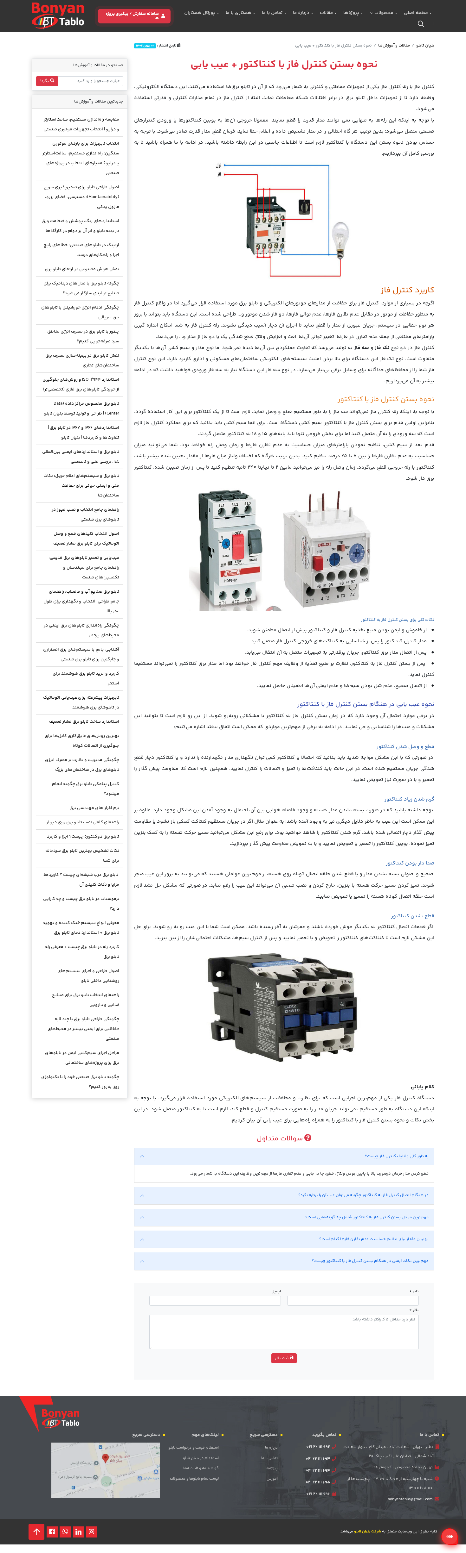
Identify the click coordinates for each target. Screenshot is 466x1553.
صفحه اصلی (416, 12)
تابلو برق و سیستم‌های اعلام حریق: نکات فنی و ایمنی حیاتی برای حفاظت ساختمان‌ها (81, 485)
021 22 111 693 (318, 1459)
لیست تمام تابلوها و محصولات (194, 1479)
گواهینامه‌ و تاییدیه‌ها (201, 1468)
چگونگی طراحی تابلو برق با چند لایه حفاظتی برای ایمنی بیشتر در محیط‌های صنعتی (83, 1029)
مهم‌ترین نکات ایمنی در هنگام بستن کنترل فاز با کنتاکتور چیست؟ (370, 1261)
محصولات (383, 12)
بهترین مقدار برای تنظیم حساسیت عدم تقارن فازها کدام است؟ (374, 1239)
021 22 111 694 (318, 1471)
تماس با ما (272, 12)
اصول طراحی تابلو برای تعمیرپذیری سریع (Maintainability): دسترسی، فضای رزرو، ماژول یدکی (81, 197)
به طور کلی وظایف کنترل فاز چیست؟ (397, 1156)
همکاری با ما (238, 12)
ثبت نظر (282, 1358)
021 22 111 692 (318, 1447)
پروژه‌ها (351, 12)
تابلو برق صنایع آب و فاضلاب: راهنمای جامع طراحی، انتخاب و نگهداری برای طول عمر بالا (81, 601)
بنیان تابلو (425, 45)
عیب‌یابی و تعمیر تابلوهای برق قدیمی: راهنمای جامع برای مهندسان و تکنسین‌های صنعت (84, 567)
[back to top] (36, 1532)
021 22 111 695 (318, 1482)
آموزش (272, 1479)
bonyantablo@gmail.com (410, 1499)
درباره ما (301, 12)
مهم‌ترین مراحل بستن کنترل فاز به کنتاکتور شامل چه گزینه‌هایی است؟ (367, 1217)
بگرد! (45, 81)
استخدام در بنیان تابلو (201, 1458)
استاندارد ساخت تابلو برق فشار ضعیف (84, 721)
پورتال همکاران (199, 12)
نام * (414, 1291)
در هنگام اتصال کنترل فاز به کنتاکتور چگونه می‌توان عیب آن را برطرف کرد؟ (363, 1195)
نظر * (414, 1310)
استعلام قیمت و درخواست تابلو (193, 1448)
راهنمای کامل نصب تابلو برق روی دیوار (83, 822)
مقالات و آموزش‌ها (394, 45)
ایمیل (276, 1291)
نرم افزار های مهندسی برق (94, 808)
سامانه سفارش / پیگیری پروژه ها (132, 16)
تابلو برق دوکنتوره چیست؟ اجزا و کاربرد (83, 836)
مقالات (326, 12)
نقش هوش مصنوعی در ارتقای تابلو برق (82, 269)
